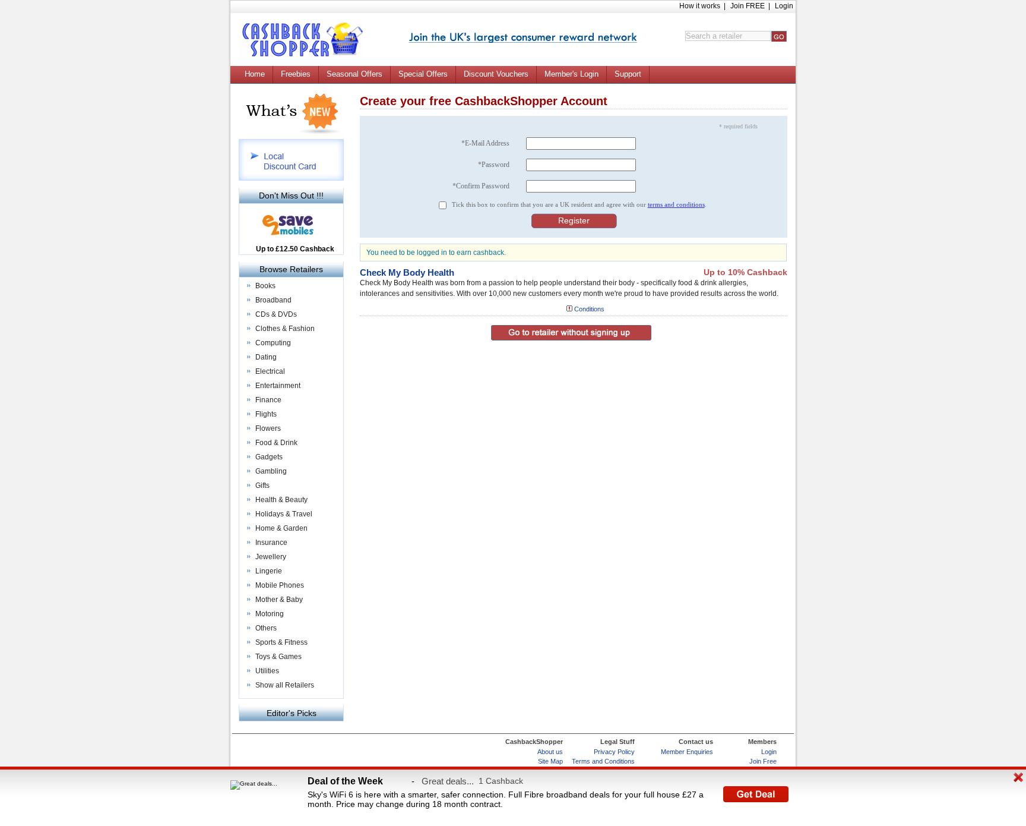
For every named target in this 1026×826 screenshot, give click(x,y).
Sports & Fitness (281, 642)
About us (550, 751)
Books (265, 286)
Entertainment (277, 386)
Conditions (589, 309)
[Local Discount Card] (291, 178)
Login (784, 6)
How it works (699, 6)
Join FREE (747, 6)
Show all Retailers (284, 685)
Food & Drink (276, 443)
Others (266, 628)
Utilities (267, 671)
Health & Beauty (281, 500)
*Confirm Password (480, 186)
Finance (268, 400)
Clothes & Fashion (285, 328)
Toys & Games (278, 656)
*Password (493, 164)
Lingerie (268, 571)
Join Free (763, 761)
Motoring (269, 614)
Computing (273, 343)
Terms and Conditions (603, 761)
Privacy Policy (614, 751)
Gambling (271, 471)
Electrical (270, 371)
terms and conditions (676, 204)
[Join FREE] (522, 38)
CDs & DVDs (276, 314)
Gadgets (269, 457)
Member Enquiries (687, 751)
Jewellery (270, 557)
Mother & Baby (279, 599)
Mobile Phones (279, 585)
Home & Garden (281, 528)
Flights (266, 414)
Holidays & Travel (283, 514)
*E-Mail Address (485, 143)
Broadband (273, 300)
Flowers (268, 428)
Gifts (262, 485)
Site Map (550, 761)
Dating (266, 357)
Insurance (271, 542)
